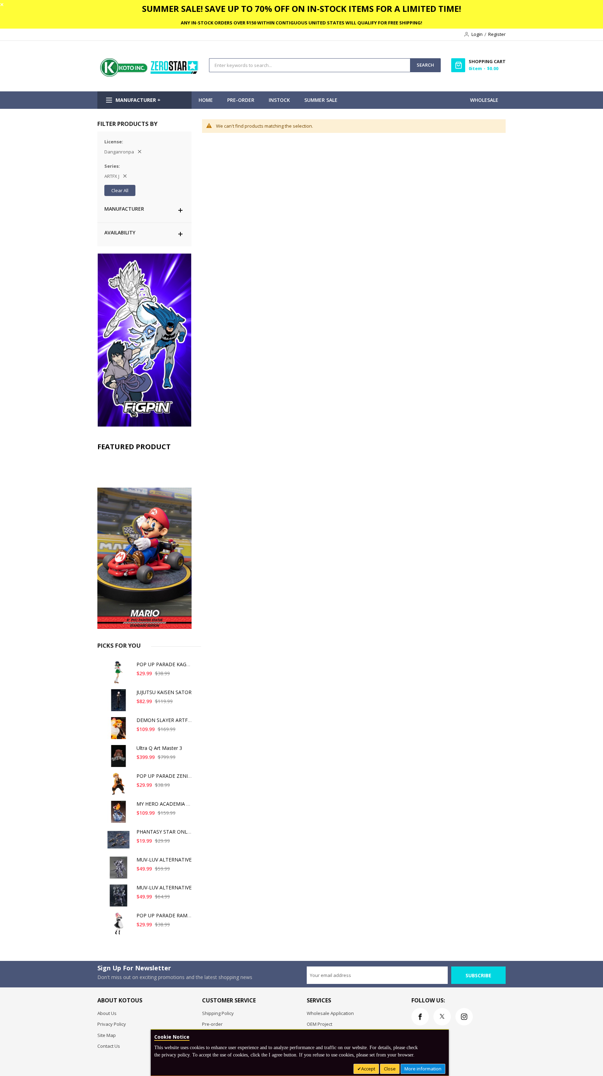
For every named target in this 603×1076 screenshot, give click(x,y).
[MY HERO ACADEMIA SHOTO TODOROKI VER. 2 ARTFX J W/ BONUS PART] (120, 814)
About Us (107, 1013)
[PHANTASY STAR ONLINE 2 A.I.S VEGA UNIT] (120, 842)
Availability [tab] (119, 232)
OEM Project (319, 1024)
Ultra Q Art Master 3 (159, 748)
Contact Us (108, 1046)
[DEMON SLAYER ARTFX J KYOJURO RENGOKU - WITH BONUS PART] (120, 730)
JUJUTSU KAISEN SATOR (164, 692)
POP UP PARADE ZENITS (165, 776)
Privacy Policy (111, 1024)
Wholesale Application (330, 1013)
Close (390, 1069)
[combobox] (309, 65)
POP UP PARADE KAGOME (167, 664)
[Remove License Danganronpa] (139, 152)
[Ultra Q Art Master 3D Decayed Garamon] (120, 758)
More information (422, 1069)
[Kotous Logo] (149, 75)
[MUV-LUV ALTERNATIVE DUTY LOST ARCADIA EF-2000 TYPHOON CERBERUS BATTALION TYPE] (120, 870)
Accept (368, 1069)
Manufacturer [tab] (124, 208)
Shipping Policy (218, 1013)
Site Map (106, 1035)
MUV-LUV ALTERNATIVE (164, 859)
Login (477, 34)
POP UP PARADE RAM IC (164, 915)
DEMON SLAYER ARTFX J (164, 720)
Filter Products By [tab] (127, 124)
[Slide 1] (144, 541)
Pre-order (212, 1024)
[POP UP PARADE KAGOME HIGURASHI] (120, 675)
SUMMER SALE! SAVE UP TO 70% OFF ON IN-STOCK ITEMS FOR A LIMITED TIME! (301, 8)
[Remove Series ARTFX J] (124, 176)
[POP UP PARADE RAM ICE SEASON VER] (120, 926)
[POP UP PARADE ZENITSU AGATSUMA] (120, 786)
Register (497, 34)
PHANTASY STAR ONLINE (165, 831)
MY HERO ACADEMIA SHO (166, 803)
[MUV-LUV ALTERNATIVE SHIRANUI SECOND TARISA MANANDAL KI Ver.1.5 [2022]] (120, 898)
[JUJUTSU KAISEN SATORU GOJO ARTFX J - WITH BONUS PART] (120, 703)
